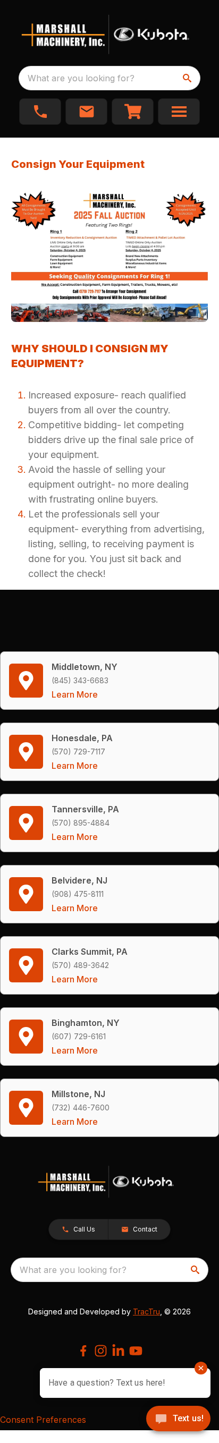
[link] (133, 111)
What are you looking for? (81, 78)
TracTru (146, 1311)
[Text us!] (178, 1419)
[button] (40, 111)
